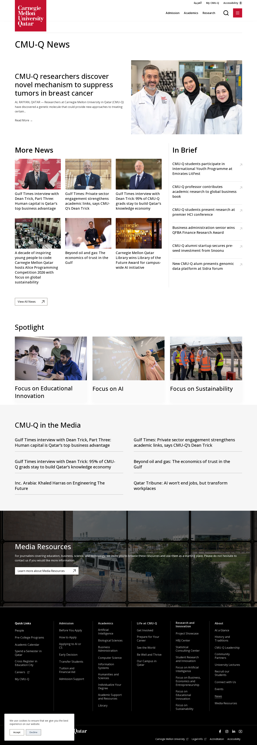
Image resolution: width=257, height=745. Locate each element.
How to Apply (68, 637)
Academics (191, 13)
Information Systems (106, 666)
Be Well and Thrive (149, 655)
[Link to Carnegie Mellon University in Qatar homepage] (30, 15)
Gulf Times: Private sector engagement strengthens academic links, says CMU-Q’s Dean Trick (87, 201)
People (19, 630)
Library (103, 705)
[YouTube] (240, 731)
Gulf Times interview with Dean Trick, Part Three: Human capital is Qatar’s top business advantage (37, 201)
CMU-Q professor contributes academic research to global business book (204, 191)
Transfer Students (71, 662)
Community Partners (222, 656)
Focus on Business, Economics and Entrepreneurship (188, 681)
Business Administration (107, 649)
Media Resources (226, 703)
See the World (146, 648)
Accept (16, 732)
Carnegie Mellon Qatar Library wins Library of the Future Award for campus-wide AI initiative (138, 260)
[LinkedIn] (233, 731)
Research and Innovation (185, 624)
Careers (20, 672)
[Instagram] (227, 731)
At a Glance (222, 630)
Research (209, 13)
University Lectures (227, 665)
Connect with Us (225, 682)
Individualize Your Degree (109, 686)
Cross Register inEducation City (26, 663)
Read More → (24, 120)
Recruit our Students (222, 673)
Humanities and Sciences (108, 676)
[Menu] (237, 12)
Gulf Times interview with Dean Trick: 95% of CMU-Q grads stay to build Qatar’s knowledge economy (138, 201)
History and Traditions (222, 638)
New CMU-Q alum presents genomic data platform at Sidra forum (203, 266)
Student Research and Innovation (187, 659)
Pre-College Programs (29, 637)
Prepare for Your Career (148, 638)
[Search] (226, 13)
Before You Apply (70, 630)
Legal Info (197, 739)
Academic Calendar (27, 645)
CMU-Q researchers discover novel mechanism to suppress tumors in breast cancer (64, 84)
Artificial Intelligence (105, 631)
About (219, 623)
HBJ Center (183, 640)
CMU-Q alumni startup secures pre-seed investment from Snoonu (202, 248)
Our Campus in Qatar (146, 663)
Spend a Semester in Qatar (28, 653)
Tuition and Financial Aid (67, 670)
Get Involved (145, 630)
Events (219, 689)
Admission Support (71, 679)
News (218, 696)
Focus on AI (107, 388)
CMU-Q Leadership (227, 648)
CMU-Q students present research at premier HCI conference (203, 212)
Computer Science (110, 658)
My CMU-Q (212, 3)
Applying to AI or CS (70, 646)
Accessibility (230, 3)
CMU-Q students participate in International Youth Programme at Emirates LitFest (202, 168)
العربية (198, 2)
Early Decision (68, 655)
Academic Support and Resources (110, 696)
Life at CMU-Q (147, 623)
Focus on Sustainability (201, 388)
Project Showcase (187, 633)
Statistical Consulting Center (188, 649)
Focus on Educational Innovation (44, 392)
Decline (33, 732)
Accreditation (217, 739)
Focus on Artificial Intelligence (187, 669)
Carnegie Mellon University (170, 739)
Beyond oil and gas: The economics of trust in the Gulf (86, 257)
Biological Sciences (110, 640)
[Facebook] (220, 731)
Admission (173, 13)
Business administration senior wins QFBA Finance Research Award (203, 230)
